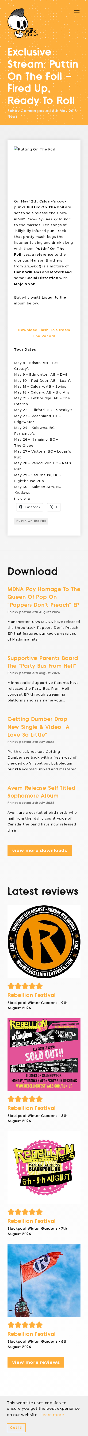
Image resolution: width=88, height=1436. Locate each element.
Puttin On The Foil (31, 521)
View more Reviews (36, 1362)
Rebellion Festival (32, 995)
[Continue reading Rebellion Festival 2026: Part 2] (44, 1167)
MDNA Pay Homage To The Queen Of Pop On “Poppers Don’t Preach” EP (44, 597)
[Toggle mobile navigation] (76, 12)
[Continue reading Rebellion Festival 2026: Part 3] (44, 1054)
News (13, 116)
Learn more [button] (52, 1415)
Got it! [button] (16, 1427)
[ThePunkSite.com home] (23, 23)
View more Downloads (39, 850)
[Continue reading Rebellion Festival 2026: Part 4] (44, 941)
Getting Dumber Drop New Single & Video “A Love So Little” (39, 727)
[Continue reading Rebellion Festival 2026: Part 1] (44, 1280)
